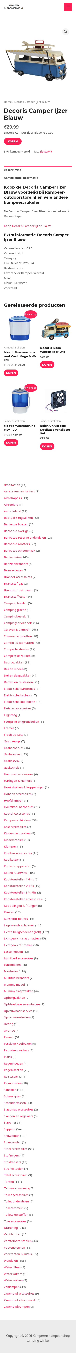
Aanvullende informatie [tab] (21, 178)
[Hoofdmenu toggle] (68, 7)
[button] (65, 31)
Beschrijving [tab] (12, 170)
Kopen (13, 141)
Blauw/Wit (46, 151)
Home (8, 102)
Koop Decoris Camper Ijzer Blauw (27, 226)
